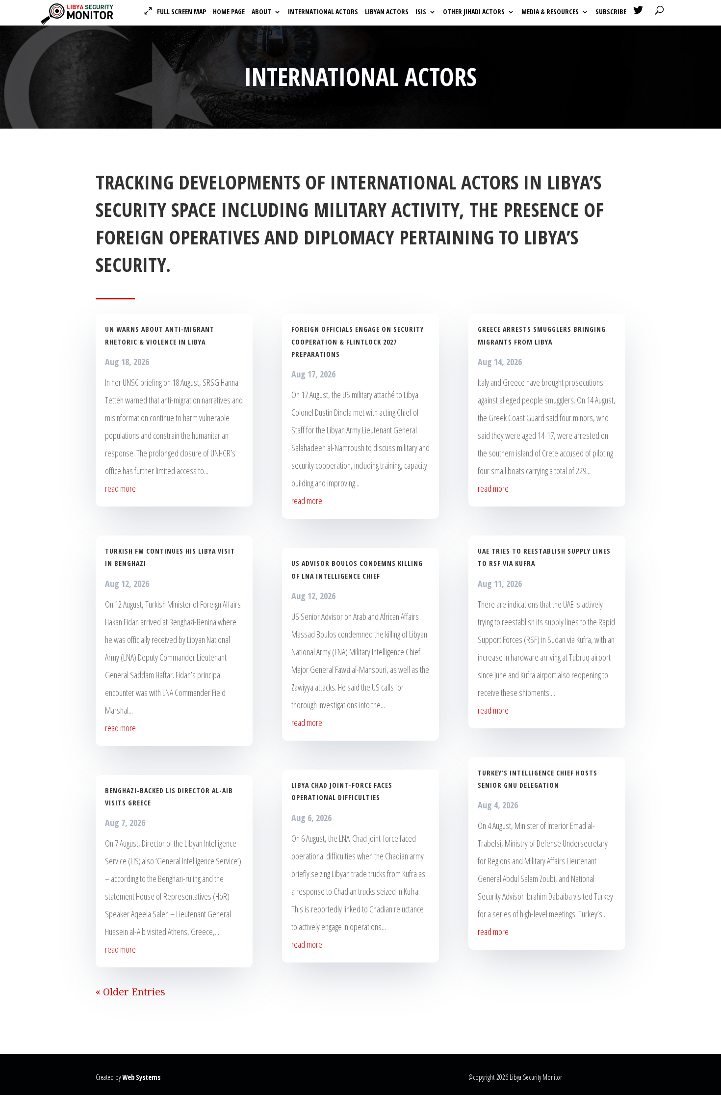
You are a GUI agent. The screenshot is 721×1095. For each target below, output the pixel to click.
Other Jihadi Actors (474, 12)
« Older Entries (130, 991)
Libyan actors (387, 12)
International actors (323, 12)
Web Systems (141, 1077)
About (261, 12)
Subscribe (610, 12)
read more (120, 488)
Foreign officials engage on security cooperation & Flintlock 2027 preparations (357, 341)
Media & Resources (550, 12)
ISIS (420, 12)
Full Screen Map (181, 11)
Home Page (229, 12)
